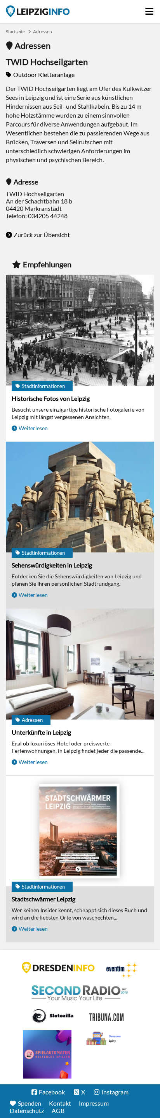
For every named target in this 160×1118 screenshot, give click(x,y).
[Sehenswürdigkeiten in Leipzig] (80, 498)
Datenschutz (27, 1110)
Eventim (122, 970)
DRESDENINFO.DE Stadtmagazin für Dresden (58, 967)
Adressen (42, 31)
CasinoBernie (107, 1015)
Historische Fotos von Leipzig (51, 398)
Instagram (115, 1092)
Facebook (52, 1092)
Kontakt (60, 1103)
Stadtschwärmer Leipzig (43, 899)
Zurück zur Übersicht (42, 234)
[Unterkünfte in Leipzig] (80, 665)
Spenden (29, 1103)
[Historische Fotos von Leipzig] (80, 331)
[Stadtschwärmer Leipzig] (80, 832)
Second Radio (80, 993)
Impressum (94, 1103)
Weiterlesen (33, 428)
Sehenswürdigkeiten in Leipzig (52, 565)
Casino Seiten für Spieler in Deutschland (52, 1015)
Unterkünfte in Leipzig (41, 732)
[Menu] (149, 9)
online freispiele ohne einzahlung (47, 1054)
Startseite (38, 11)
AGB (58, 1110)
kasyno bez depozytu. (104, 1038)
